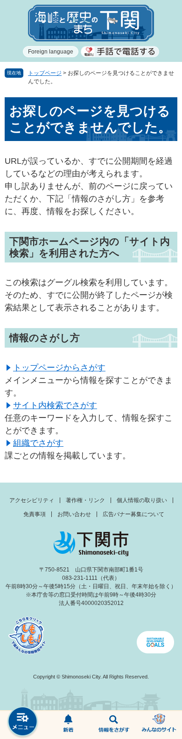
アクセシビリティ (31, 500)
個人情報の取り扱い (142, 500)
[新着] (68, 725)
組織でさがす (38, 443)
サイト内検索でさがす (55, 405)
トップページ (45, 73)
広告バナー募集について (133, 514)
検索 (114, 725)
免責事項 (34, 514)
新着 (68, 725)
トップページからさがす (59, 367)
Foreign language (50, 51)
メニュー (23, 722)
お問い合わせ (74, 514)
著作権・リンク (85, 500)
